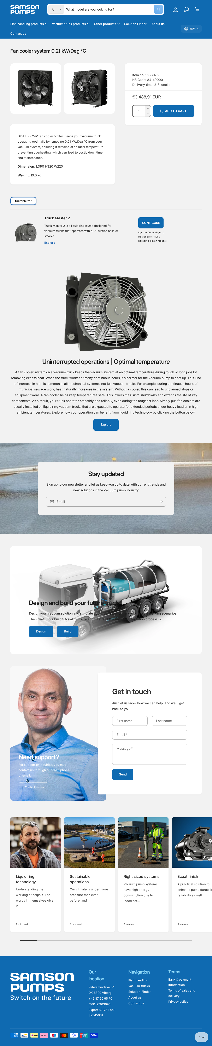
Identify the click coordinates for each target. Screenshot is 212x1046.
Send (122, 774)
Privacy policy (178, 1001)
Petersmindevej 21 (101, 987)
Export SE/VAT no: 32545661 (101, 1012)
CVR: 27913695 (100, 1004)
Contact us (32, 787)
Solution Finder (139, 991)
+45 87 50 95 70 (100, 998)
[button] (197, 9)
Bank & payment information (179, 982)
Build (67, 632)
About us (134, 997)
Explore (106, 425)
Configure (151, 223)
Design (41, 632)
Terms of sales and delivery (181, 993)
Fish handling (138, 980)
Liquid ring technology (26, 879)
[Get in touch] (186, 9)
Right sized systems (141, 876)
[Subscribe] (161, 502)
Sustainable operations (80, 879)
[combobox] (114, 9)
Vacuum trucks (139, 986)
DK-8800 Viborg (100, 992)
